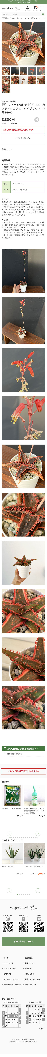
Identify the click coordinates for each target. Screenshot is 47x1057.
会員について (29, 963)
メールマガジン (30, 985)
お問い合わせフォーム (23, 941)
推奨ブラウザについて (32, 979)
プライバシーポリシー (11, 979)
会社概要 (28, 969)
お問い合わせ (29, 974)
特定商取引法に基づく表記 (13, 985)
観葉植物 (5, 18)
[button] (38, 833)
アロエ (12, 18)
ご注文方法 (29, 958)
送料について (7, 149)
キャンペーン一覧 (10, 969)
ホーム (6, 958)
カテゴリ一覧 (8, 963)
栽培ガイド (7, 974)
